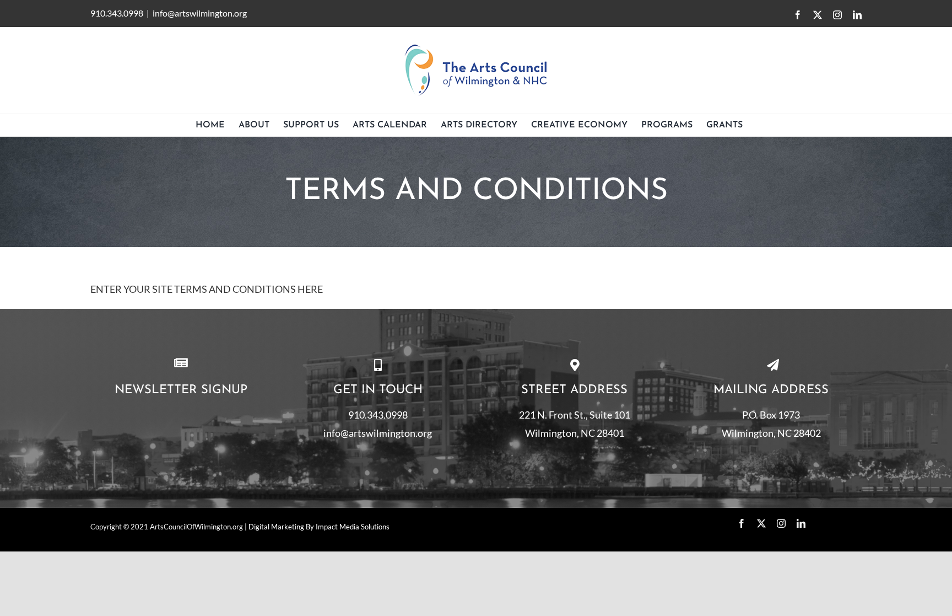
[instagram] (781, 523)
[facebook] (741, 523)
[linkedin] (801, 523)
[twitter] (761, 523)
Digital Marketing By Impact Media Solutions (319, 526)
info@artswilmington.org (200, 13)
